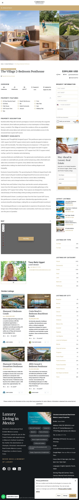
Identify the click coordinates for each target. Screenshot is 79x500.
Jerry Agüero (9, 342)
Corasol (13, 76)
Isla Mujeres (59, 336)
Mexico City (59, 324)
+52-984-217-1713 (35, 267)
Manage (65, 495)
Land (57, 277)
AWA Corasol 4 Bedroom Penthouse (38, 365)
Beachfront (32, 306)
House (58, 261)
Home (2, 64)
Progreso (58, 352)
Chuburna (58, 320)
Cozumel (58, 328)
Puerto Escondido (61, 364)
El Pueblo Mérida (69, 228)
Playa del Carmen (6, 76)
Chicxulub (58, 315)
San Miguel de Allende (62, 373)
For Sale (3, 69)
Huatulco (58, 332)
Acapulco (58, 299)
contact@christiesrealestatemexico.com (40, 270)
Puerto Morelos (60, 368)
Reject (58, 495)
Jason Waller (61, 421)
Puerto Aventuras (61, 360)
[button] (10, 496)
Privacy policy (62, 489)
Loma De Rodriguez (61, 340)
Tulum (57, 377)
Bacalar (58, 307)
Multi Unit (58, 281)
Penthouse (10, 64)
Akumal (58, 303)
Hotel (57, 273)
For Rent (58, 243)
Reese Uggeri (35, 392)
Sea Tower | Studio (69, 215)
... (15, 333)
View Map (26, 238)
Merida (58, 344)
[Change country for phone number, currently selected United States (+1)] (58, 104)
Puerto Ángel (59, 356)
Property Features (9, 98)
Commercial (59, 265)
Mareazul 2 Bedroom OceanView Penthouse (13, 365)
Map (2, 221)
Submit (59, 127)
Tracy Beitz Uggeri (36, 262)
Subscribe (67, 188)
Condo (6, 64)
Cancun (58, 311)
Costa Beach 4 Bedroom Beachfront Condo (38, 313)
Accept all (72, 495)
